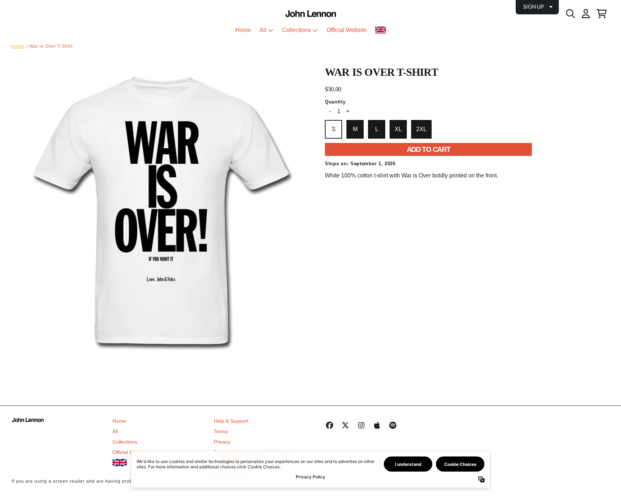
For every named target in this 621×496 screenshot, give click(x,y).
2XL (421, 129)
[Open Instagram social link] (361, 425)
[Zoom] (161, 213)
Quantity (335, 102)
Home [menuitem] (243, 30)
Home (18, 46)
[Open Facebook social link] (329, 425)
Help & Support (231, 421)
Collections (124, 442)
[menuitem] (380, 30)
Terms (221, 431)
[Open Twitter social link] (345, 425)
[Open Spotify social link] (393, 425)
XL (398, 129)
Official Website (130, 452)
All (115, 431)
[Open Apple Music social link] (377, 425)
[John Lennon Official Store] (311, 14)
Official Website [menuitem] (347, 30)
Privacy (222, 442)
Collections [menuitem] (296, 30)
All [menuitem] (262, 30)
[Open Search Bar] (570, 14)
